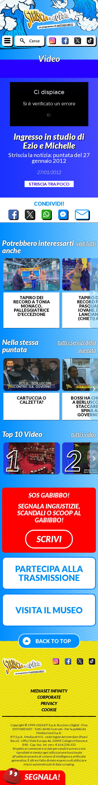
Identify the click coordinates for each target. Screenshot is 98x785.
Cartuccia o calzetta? (31, 400)
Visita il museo (49, 610)
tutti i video (83, 434)
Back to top (53, 641)
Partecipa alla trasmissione (49, 573)
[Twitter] (77, 40)
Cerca (34, 40)
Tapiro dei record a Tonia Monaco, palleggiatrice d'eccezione (31, 306)
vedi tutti (86, 243)
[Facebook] (65, 40)
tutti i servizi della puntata (76, 346)
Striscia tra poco (49, 183)
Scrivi (49, 539)
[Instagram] (52, 40)
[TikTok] (90, 40)
